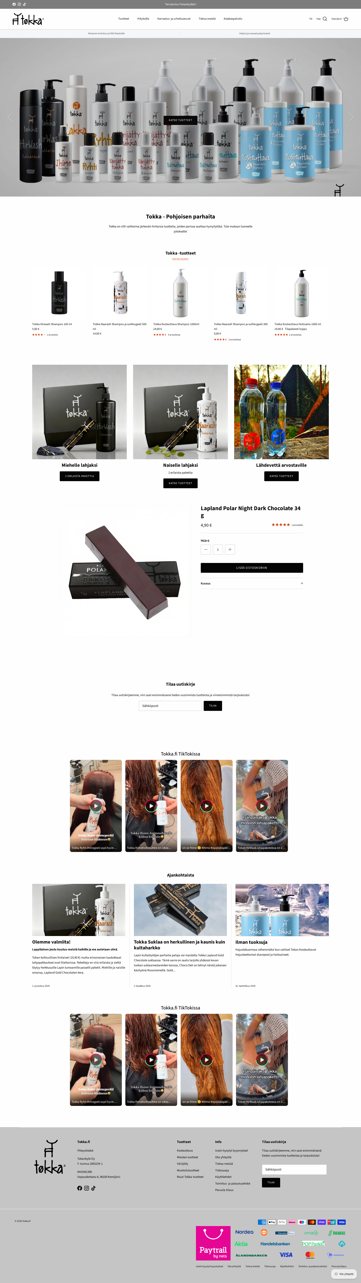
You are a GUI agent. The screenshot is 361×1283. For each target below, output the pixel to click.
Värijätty (182, 1164)
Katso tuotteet (180, 483)
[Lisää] (230, 550)
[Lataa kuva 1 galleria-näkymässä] (125, 571)
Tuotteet (123, 19)
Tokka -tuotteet (180, 253)
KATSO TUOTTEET (180, 120)
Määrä (205, 541)
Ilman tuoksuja (251, 942)
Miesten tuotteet (187, 1157)
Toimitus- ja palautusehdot (232, 1183)
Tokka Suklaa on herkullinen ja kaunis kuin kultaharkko (179, 945)
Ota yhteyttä (223, 1157)
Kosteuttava (185, 1150)
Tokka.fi (26, 1221)
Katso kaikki (180, 259)
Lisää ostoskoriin (251, 568)
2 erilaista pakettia (79, 476)
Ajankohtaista (180, 875)
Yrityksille (143, 19)
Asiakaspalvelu (233, 19)
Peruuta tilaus (224, 1190)
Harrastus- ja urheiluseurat (174, 19)
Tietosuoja (222, 1170)
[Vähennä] (206, 550)
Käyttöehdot (223, 1177)
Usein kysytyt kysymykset (231, 1150)
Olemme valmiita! (51, 942)
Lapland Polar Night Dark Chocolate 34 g (251, 512)
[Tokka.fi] (28, 19)
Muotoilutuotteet (188, 1170)
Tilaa (212, 706)
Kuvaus (205, 583)
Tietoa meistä (207, 19)
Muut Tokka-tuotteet (190, 1177)
